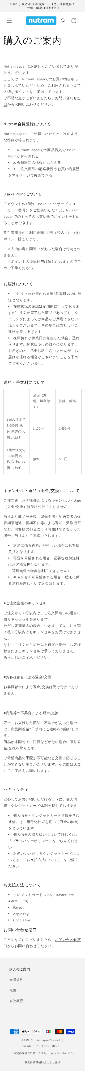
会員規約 (16, 980)
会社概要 (16, 1001)
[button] (9, 20)
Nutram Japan (40, 1040)
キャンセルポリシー (63, 1053)
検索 (12, 990)
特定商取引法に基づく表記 (30, 1053)
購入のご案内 (19, 969)
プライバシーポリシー (49, 1046)
